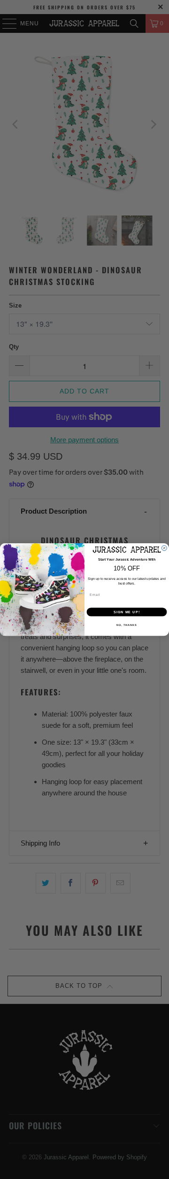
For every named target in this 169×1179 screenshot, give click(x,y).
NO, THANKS (126, 625)
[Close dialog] (164, 547)
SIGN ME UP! (127, 612)
